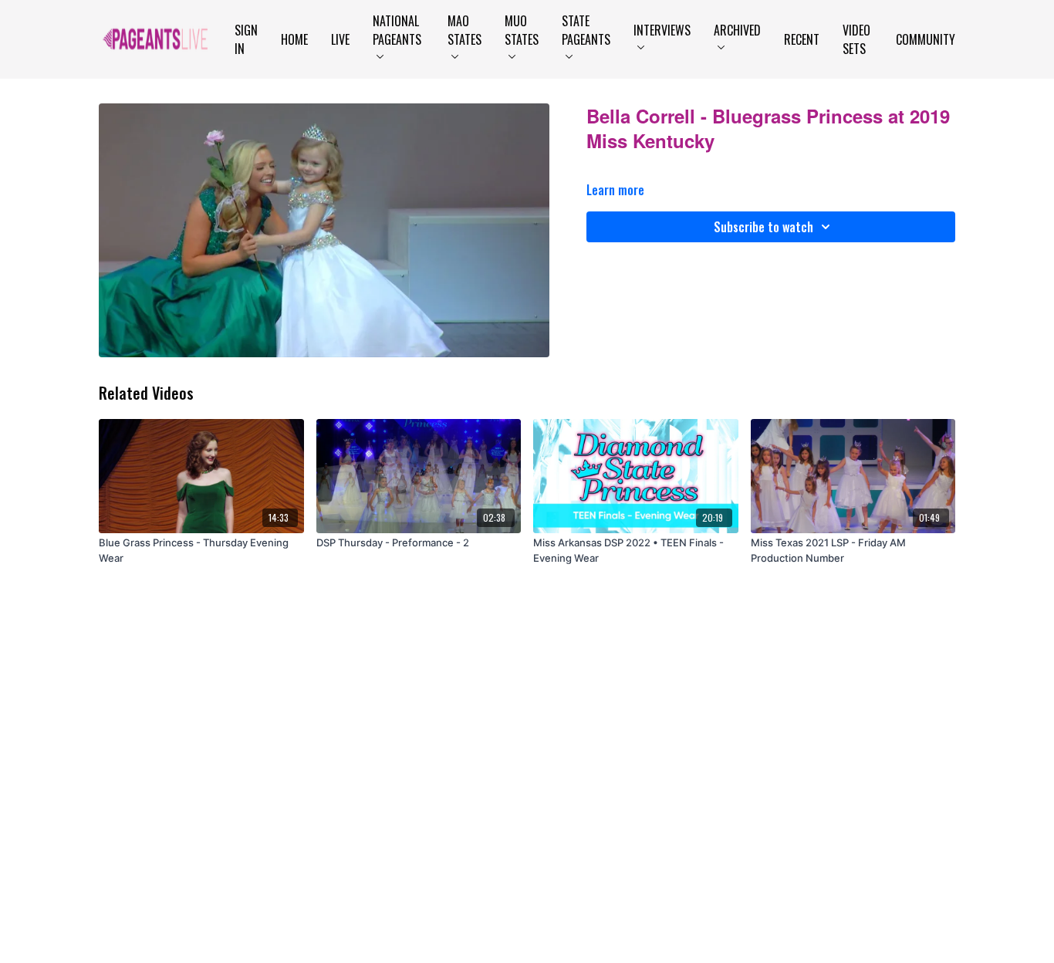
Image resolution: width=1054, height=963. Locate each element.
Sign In (246, 39)
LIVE (340, 39)
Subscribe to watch (763, 227)
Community (925, 39)
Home (294, 39)
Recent (801, 39)
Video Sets (856, 39)
